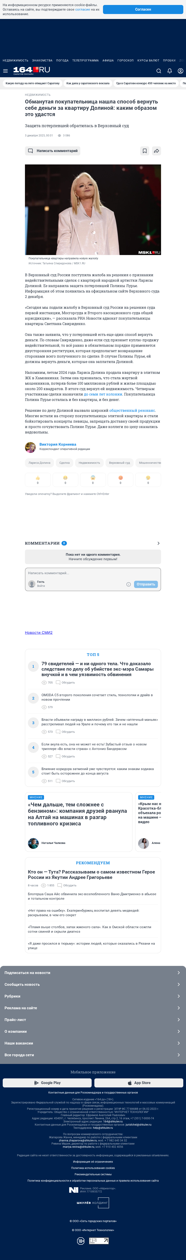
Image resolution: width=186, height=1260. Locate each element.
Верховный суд (119, 462)
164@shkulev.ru (113, 1121)
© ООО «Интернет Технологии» (93, 1230)
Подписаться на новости (27, 972)
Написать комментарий (57, 151)
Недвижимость (16, 60)
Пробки (169, 60)
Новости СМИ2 (39, 632)
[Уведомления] (169, 71)
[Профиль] (180, 71)
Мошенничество (150, 462)
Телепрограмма (85, 60)
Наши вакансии (19, 1043)
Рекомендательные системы (93, 1174)
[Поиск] (158, 71)
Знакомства (42, 60)
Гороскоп (125, 60)
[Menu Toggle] (5, 71)
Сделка (64, 462)
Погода (62, 60)
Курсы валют (148, 60)
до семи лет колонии (103, 394)
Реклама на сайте (21, 1008)
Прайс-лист (15, 1019)
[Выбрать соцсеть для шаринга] (156, 150)
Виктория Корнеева (57, 444)
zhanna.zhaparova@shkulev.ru (78, 1140)
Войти (41, 586)
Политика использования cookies (93, 1168)
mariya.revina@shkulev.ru (78, 1146)
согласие (82, 9)
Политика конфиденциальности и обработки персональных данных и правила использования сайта (93, 1180)
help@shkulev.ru (103, 1127)
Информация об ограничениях (93, 1161)
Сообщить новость (22, 984)
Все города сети (19, 1055)
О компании (16, 1031)
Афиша (108, 60)
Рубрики (12, 996)
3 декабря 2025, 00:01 (39, 135)
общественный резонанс (132, 410)
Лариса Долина (39, 462)
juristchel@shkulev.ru (139, 1124)
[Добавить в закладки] (144, 150)
